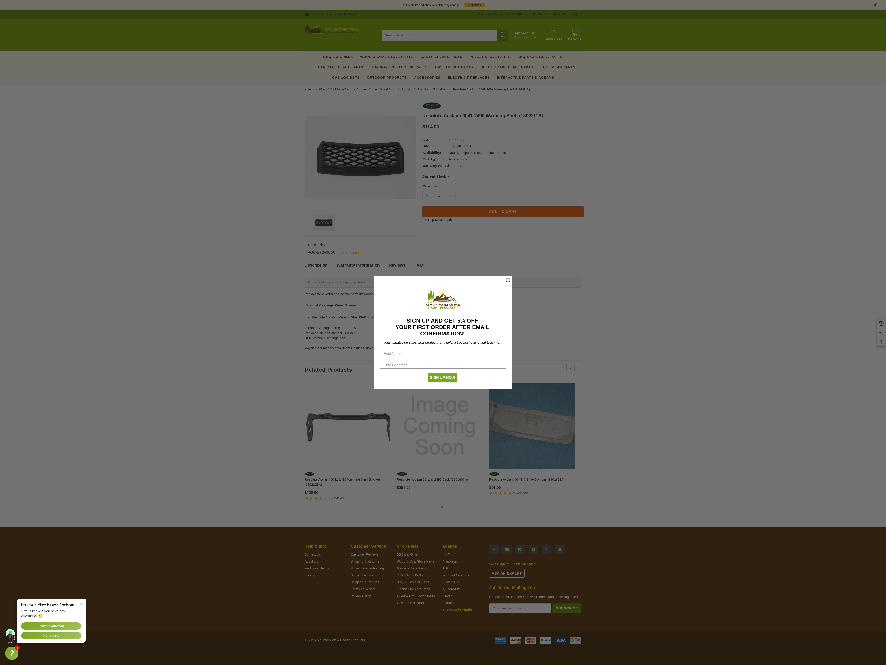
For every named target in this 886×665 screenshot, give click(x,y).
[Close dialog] (508, 280)
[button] (11, 653)
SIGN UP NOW (442, 378)
